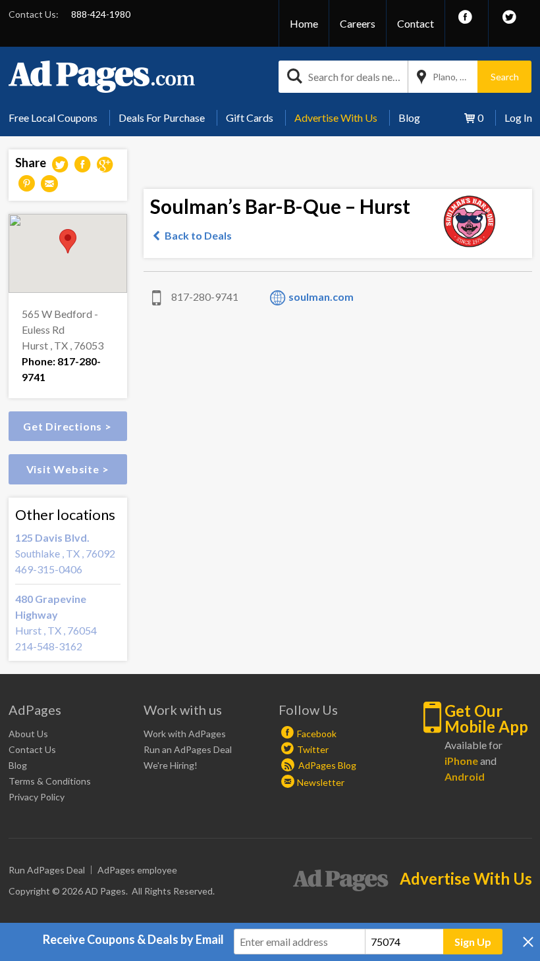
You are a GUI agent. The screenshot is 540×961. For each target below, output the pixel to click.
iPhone (461, 760)
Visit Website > (67, 469)
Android (465, 776)
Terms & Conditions (50, 781)
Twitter (313, 749)
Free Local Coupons (53, 117)
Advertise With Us (335, 117)
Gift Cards (249, 117)
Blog (409, 117)
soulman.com (321, 296)
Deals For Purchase (162, 117)
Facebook (317, 733)
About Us (28, 733)
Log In (518, 117)
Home (304, 23)
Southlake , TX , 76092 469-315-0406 (65, 553)
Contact (415, 23)
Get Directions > (67, 426)
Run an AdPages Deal (188, 749)
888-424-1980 (100, 14)
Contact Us (32, 749)
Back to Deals (198, 235)
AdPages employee (137, 869)
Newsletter (320, 782)
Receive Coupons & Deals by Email (133, 939)
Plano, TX (452, 76)
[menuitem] (58, 118)
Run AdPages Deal (47, 869)
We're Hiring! (171, 765)
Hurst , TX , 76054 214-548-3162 (56, 622)
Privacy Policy (37, 796)
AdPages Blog (326, 765)
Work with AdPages (185, 733)
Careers (357, 23)
